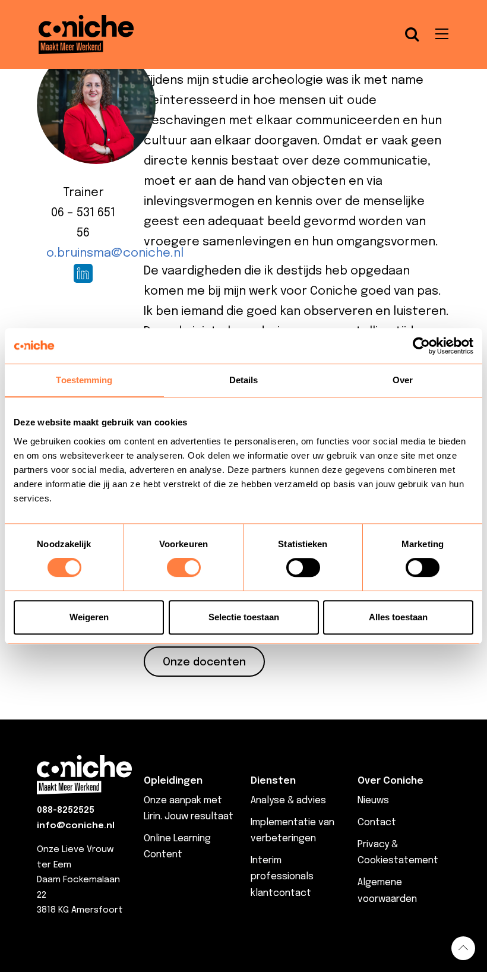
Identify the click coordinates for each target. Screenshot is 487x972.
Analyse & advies (288, 801)
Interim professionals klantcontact (282, 877)
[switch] (184, 567)
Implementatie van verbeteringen (292, 831)
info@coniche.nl (76, 826)
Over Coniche (390, 781)
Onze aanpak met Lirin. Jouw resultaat (188, 809)
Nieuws (373, 801)
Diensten (273, 781)
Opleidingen (173, 781)
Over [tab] (403, 380)
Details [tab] (243, 380)
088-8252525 (65, 810)
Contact (377, 823)
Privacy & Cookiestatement (398, 853)
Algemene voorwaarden (387, 891)
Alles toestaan (398, 617)
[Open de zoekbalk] (412, 34)
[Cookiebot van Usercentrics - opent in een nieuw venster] (421, 346)
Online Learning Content (177, 847)
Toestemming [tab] (84, 380)
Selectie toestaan (243, 617)
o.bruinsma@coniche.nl (115, 253)
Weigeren (89, 617)
